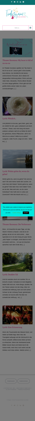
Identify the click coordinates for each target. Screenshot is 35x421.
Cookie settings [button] (17, 212)
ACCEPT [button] (26, 212)
